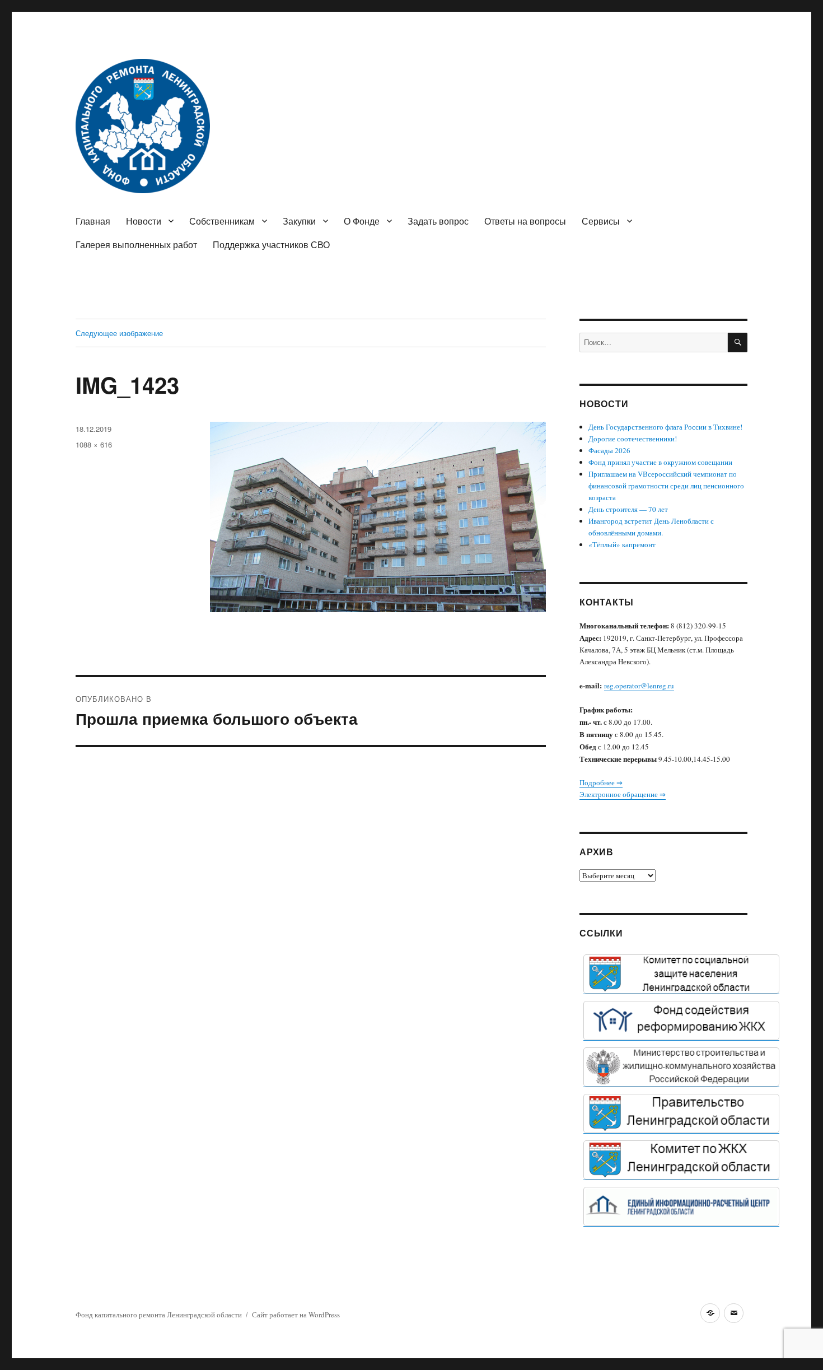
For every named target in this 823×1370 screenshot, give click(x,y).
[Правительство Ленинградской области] (681, 1113)
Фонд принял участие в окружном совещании (660, 462)
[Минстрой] (681, 1067)
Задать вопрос (438, 221)
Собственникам (222, 221)
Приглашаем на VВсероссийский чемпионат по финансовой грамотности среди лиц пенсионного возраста (666, 485)
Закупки (299, 221)
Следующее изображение (119, 333)
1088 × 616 (94, 444)
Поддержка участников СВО (271, 244)
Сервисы (601, 221)
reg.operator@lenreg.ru (639, 686)
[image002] (681, 1206)
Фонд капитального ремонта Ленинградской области (159, 1315)
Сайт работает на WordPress (296, 1315)
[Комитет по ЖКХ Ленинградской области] (681, 1160)
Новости (143, 221)
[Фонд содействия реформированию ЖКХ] (681, 1020)
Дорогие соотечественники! (632, 439)
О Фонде (362, 221)
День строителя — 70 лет (628, 509)
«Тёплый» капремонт (622, 544)
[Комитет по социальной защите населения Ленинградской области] (681, 974)
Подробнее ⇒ (601, 782)
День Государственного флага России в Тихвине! (665, 427)
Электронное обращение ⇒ (622, 794)
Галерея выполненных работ (136, 244)
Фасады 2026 (609, 450)
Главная (93, 221)
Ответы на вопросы (525, 221)
